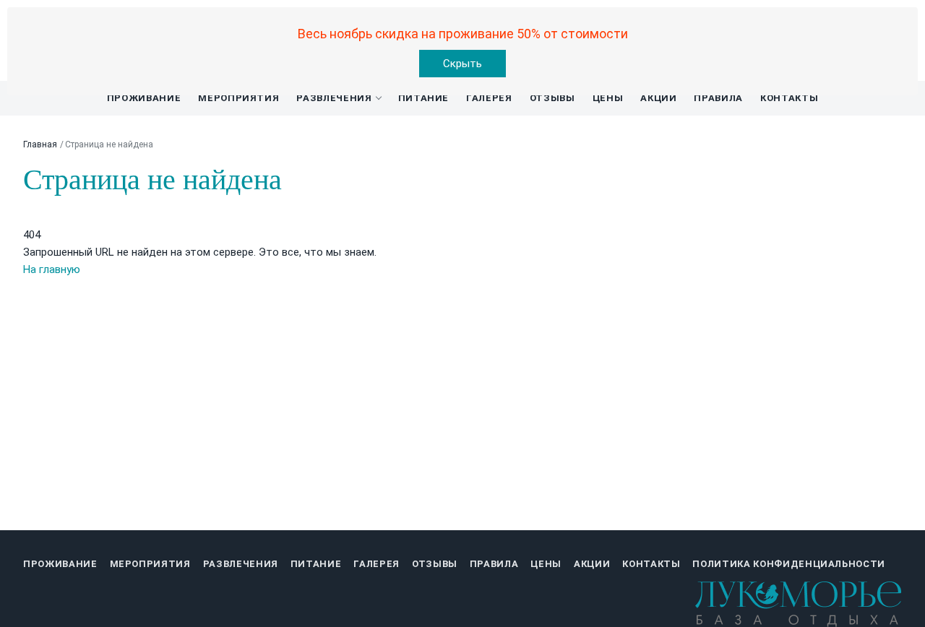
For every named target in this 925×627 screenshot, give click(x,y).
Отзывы (552, 97)
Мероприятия (238, 97)
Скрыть (462, 63)
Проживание (144, 97)
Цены (608, 97)
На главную (51, 269)
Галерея (489, 97)
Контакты (789, 97)
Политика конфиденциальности (788, 563)
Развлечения (333, 97)
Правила (718, 97)
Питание (423, 97)
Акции (658, 97)
